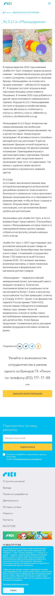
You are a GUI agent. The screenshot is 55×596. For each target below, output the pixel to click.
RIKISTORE (9, 526)
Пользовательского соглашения (28, 459)
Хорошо (13, 590)
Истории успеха (12, 507)
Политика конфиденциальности (15, 584)
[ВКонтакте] (19, 346)
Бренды (7, 488)
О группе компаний (14, 481)
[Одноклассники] (38, 346)
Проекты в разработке (15, 494)
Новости (8, 513)
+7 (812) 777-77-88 (12, 545)
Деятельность (10, 500)
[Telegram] (32, 346)
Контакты (8, 520)
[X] (26, 346)
